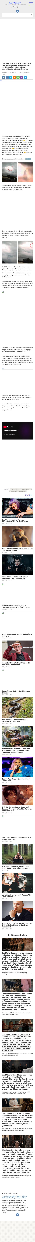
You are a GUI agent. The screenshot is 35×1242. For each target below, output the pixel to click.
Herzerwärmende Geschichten (17, 491)
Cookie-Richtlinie (22, 1196)
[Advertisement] (17, 39)
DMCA (4, 1198)
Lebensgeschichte (24, 72)
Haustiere (26, 489)
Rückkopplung (11, 1198)
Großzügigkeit (16, 489)
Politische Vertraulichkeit (9, 1196)
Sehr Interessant (15, 3)
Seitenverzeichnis (21, 1198)
